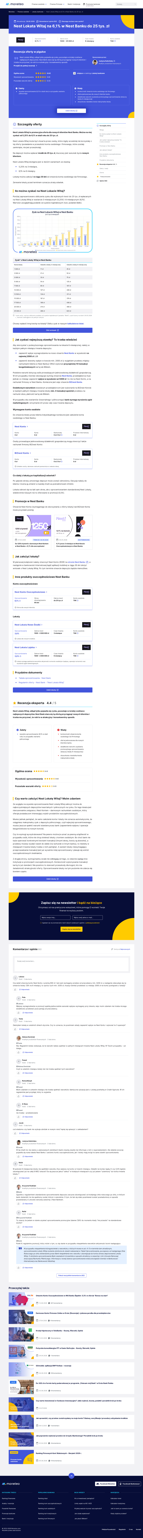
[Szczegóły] (40, 41)
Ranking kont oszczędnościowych (50, 1503)
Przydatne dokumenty (107, 160)
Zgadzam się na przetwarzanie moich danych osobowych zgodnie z (71, 923)
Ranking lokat (43, 1498)
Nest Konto (69, 353)
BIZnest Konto (22, 453)
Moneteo (12, 12)
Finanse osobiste (38, 4)
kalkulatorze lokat (75, 323)
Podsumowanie (105, 176)
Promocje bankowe (93, 4)
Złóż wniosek (51, 330)
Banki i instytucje (74, 4)
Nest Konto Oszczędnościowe (30, 592)
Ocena (102, 172)
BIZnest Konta (75, 382)
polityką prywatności (93, 923)
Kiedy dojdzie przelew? (119, 1513)
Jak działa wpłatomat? (82, 1513)
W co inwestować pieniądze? (84, 1498)
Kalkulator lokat (116, 1498)
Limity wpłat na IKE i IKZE (83, 1503)
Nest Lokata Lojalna (25, 647)
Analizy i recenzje (8, 1503)
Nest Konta (67, 376)
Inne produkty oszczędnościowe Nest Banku (110, 155)
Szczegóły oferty (105, 125)
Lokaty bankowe (37, 12)
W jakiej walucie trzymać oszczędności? (88, 1508)
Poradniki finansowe (9, 1508)
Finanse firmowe (56, 4)
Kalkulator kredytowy (118, 1503)
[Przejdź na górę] (71, 1476)
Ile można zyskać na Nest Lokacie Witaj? (110, 135)
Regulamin (122, 1529)
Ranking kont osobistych (46, 1508)
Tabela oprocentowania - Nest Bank (35, 678)
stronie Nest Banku (76, 562)
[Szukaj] (135, 4)
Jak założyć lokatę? (106, 150)
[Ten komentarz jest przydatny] (15, 989)
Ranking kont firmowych (46, 1518)
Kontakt (138, 1529)
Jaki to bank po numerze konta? (122, 1508)
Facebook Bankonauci (131, 1484)
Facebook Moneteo (107, 1484)
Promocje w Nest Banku (107, 146)
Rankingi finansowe (8, 1498)
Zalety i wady (104, 168)
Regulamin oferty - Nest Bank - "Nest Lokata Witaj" (41, 682)
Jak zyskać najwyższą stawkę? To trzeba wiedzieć (111, 141)
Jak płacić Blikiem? (80, 1518)
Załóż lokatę (70, 111)
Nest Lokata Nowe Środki (27, 624)
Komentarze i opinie (48, 21)
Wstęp (102, 130)
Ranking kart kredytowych (47, 1513)
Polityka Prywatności (108, 1529)
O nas (131, 1529)
